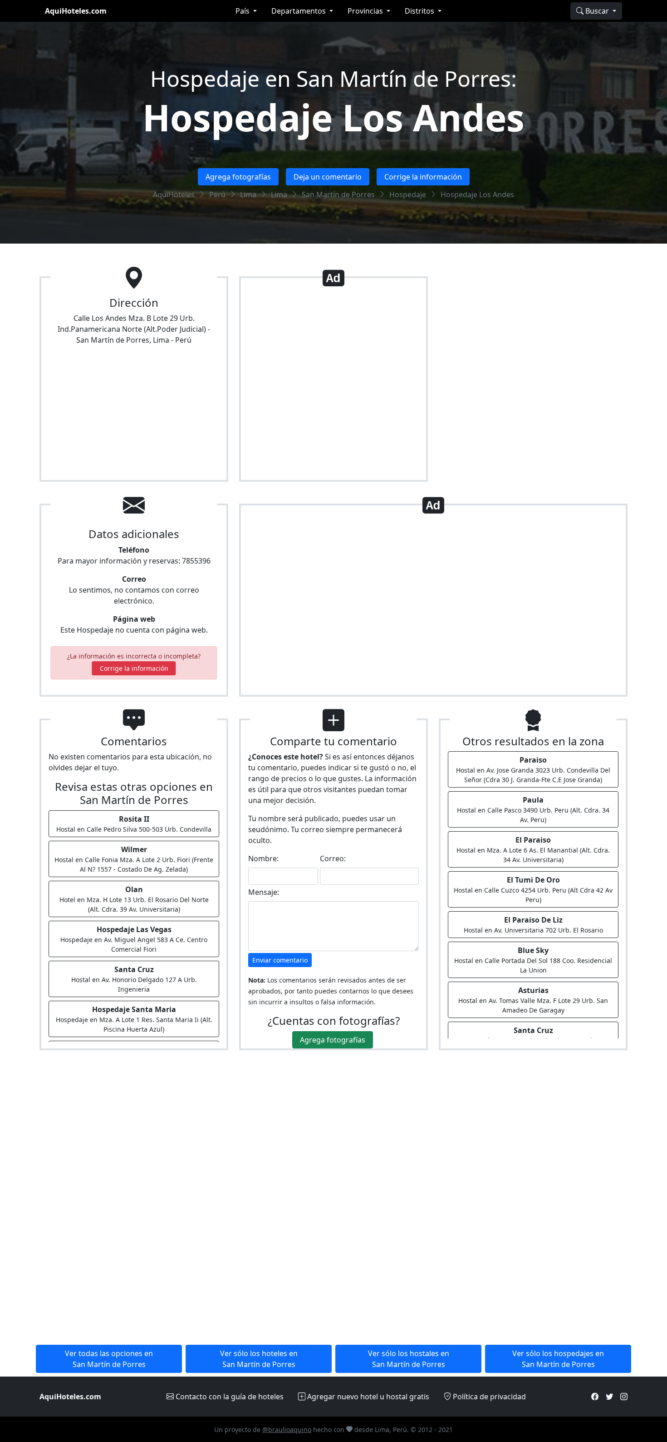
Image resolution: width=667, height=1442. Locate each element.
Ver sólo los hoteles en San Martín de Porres (259, 1358)
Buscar (597, 11)
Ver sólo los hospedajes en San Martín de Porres (558, 1358)
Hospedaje (407, 195)
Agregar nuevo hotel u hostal (367, 1397)
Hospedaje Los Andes (333, 117)
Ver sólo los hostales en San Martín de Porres (408, 1358)
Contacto (229, 1397)
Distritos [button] (420, 11)
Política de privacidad (488, 1397)
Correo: (333, 858)
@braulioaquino (286, 1429)
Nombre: (263, 858)
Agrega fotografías (238, 177)
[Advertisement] (333, 382)
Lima (248, 195)
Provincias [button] (366, 11)
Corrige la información (423, 177)
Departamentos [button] (299, 11)
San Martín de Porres (338, 195)
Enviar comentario (280, 960)
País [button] (243, 11)
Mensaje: (263, 892)
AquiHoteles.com (76, 11)
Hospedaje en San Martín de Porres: (333, 78)
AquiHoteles (174, 195)
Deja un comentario (328, 177)
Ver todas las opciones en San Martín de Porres (109, 1358)
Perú (217, 195)
